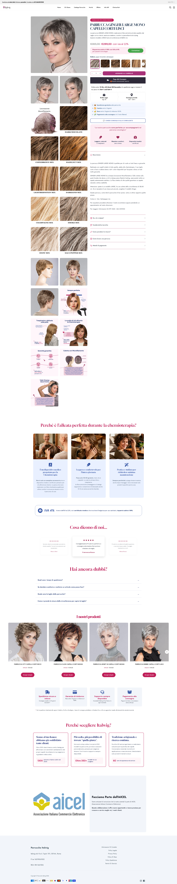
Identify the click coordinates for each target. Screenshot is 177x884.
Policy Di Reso (112, 857)
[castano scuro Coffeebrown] (115, 64)
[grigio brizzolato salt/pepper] (94, 64)
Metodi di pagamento (99, 245)
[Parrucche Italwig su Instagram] (141, 881)
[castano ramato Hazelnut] (125, 64)
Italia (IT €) (170, 2)
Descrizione (96, 155)
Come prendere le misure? (102, 232)
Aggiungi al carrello (124, 73)
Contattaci (136, 51)
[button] (59, 44)
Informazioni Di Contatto (109, 847)
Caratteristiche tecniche (100, 225)
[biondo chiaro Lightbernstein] (136, 64)
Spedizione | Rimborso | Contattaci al (17, 2)
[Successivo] (143, 64)
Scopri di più (27, 675)
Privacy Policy (112, 854)
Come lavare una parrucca (101, 239)
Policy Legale (113, 850)
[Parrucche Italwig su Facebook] (144, 881)
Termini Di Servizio (111, 863)
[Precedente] (10, 652)
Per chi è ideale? (98, 218)
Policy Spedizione (111, 860)
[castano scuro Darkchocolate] (105, 64)
